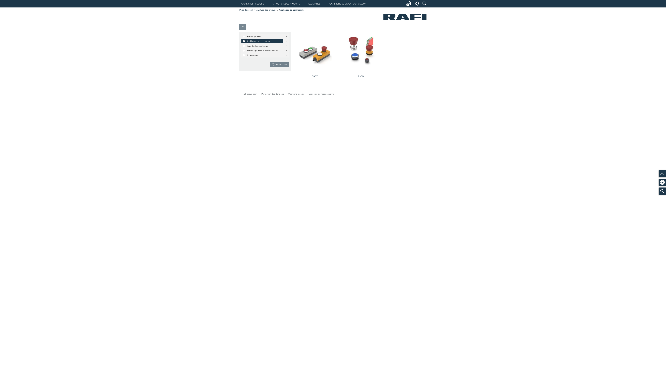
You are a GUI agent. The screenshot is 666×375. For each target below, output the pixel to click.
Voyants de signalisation (258, 45)
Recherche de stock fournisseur (347, 3)
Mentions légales (296, 93)
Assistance (314, 3)
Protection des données (272, 93)
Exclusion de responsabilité (321, 93)
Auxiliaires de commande (259, 41)
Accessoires (252, 55)
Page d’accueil (246, 9)
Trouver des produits (251, 3)
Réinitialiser (281, 64)
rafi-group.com (250, 93)
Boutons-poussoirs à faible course (263, 50)
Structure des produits (286, 3)
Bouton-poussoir (254, 36)
